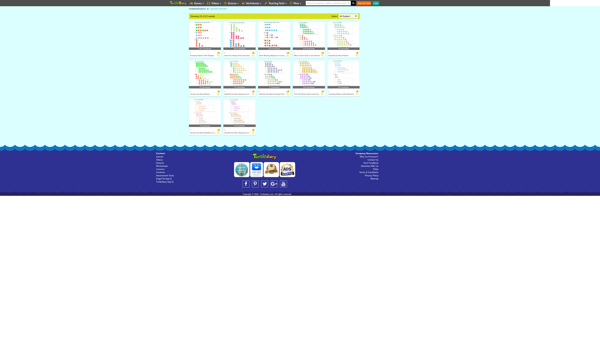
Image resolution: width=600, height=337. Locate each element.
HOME (191, 9)
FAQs (375, 169)
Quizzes (232, 3)
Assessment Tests (165, 175)
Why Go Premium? (369, 156)
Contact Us (373, 160)
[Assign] (218, 55)
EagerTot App (163, 178)
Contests (160, 172)
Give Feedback (370, 163)
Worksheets (252, 3)
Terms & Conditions (368, 172)
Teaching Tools (276, 3)
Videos (215, 3)
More (296, 3)
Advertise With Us (369, 166)
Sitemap (374, 178)
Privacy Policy (371, 175)
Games (198, 3)
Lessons (160, 169)
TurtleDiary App (164, 182)
